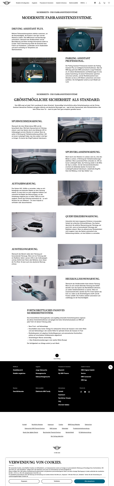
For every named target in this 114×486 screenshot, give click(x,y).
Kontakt (60, 391)
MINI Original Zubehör (88, 370)
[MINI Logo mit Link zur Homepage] (57, 448)
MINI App (84, 380)
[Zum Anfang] (57, 355)
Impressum (61, 395)
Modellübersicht (18, 370)
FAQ (59, 401)
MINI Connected (86, 377)
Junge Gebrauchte (41, 370)
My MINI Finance (63, 373)
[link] (95, 3)
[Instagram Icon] (89, 392)
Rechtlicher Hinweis (64, 398)
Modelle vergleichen (19, 373)
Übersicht (61, 370)
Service (83, 373)
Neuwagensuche (41, 373)
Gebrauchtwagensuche (43, 377)
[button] (99, 3)
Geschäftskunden (18, 391)
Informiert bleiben (63, 405)
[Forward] (86, 3)
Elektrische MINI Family (43, 391)
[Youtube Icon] (85, 392)
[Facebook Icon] (81, 392)
